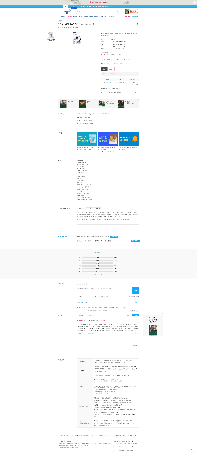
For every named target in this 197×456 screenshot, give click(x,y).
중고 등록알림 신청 (105, 88)
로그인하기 (114, 236)
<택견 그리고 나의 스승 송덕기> (111, 219)
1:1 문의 (119, 446)
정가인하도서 (97, 16)
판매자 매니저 (108, 435)
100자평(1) (114, 54)
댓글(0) (93, 333)
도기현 (59, 27)
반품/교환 (119, 360)
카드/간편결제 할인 (105, 59)
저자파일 (89, 208)
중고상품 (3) (133, 79)
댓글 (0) (105, 310)
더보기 (89, 199)
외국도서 (78, 6)
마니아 (79, 241)
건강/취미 (85, 120)
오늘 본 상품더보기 (134, 346)
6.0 (110, 54)
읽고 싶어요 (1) (88, 241)
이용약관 (71, 435)
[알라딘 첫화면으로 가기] (67, 12)
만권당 (73, 6)
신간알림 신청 (86, 117)
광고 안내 (124, 435)
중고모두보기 (134, 84)
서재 (129, 16)
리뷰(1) (119, 54)
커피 (111, 6)
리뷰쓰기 (136, 315)
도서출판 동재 (69, 27)
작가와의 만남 (110, 16)
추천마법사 (75, 16)
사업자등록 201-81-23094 (72, 443)
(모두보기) (127, 219)
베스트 (80, 16)
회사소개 (61, 435)
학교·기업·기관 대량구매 (132, 435)
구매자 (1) (80, 302)
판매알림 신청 (107, 82)
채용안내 (66, 435)
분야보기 (63, 16)
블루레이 (107, 6)
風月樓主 (90, 310)
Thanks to (133, 310)
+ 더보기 (136, 330)
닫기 (194, 2)
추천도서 (103, 16)
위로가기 (192, 450)
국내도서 (65, 6)
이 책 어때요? (135, 240)
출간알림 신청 (119, 82)
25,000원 (133, 82)
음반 (103, 6)
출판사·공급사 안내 (117, 435)
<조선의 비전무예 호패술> (87, 219)
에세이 (84, 123)
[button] (102, 151)
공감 (137, 310)
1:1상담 (114, 360)
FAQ (132, 446)
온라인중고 (89, 6)
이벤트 (90, 16)
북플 (126, 16)
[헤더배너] (131, 11)
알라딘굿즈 (83, 6)
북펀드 (116, 16)
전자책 (69, 6)
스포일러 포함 (104, 296)
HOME (60, 6)
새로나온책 (85, 16)
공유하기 (137, 24)
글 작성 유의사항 (133, 296)
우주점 (99, 6)
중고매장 (95, 6)
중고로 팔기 (115, 88)
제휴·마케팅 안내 (100, 435)
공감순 (128, 315)
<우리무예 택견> (99, 219)
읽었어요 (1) (108, 241)
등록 (136, 290)
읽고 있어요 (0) (98, 241)
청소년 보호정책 (86, 435)
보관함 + (111, 69)
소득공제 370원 (127, 59)
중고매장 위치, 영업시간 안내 (126, 450)
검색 (117, 12)
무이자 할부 (116, 59)
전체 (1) (87, 302)
